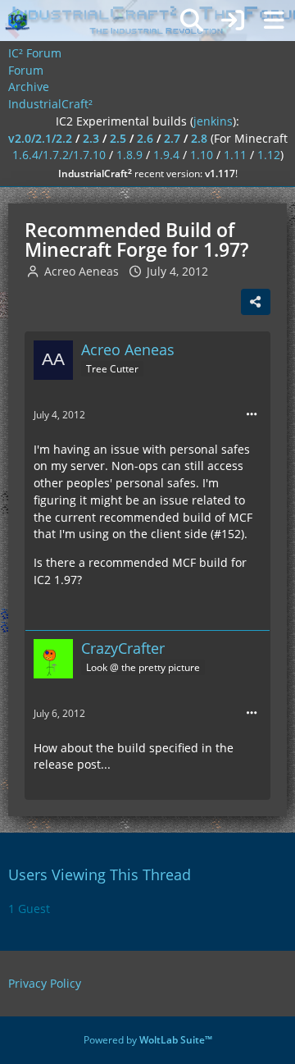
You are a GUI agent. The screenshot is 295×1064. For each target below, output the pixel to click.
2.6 (145, 138)
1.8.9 (129, 154)
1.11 (235, 154)
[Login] (232, 20)
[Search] (191, 20)
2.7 (172, 138)
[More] (251, 414)
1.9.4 (166, 154)
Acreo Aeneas (81, 271)
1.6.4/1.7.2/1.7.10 (59, 154)
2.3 (91, 138)
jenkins (213, 121)
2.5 (118, 138)
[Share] (255, 302)
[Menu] (273, 20)
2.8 (199, 138)
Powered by (148, 1040)
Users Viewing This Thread (99, 874)
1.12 (268, 154)
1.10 (201, 154)
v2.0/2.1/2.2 (40, 138)
